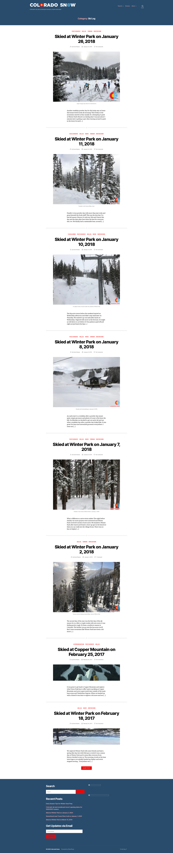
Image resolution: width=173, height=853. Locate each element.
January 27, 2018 (88, 46)
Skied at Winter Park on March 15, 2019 (59, 820)
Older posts (86, 768)
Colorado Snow (55, 849)
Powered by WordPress (67, 849)
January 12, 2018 (88, 149)
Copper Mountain (78, 644)
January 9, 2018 (88, 352)
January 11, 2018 (88, 249)
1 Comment (99, 557)
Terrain (90, 31)
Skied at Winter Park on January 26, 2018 (86, 39)
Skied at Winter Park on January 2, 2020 (59, 813)
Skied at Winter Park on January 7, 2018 (86, 447)
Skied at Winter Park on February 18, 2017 (86, 716)
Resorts (120, 6)
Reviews (127, 6)
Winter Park (97, 31)
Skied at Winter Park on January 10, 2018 (86, 242)
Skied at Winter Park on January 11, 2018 (86, 141)
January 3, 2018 (88, 557)
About (133, 6)
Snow (87, 133)
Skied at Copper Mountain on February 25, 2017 (86, 652)
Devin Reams (76, 46)
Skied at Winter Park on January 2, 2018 (86, 549)
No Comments (99, 46)
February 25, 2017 (87, 659)
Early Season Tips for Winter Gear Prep (59, 803)
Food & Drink (72, 234)
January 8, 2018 (88, 454)
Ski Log (84, 31)
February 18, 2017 (87, 723)
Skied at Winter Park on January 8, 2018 (86, 344)
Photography (76, 31)
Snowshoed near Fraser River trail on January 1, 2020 (64, 816)
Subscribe (51, 836)
